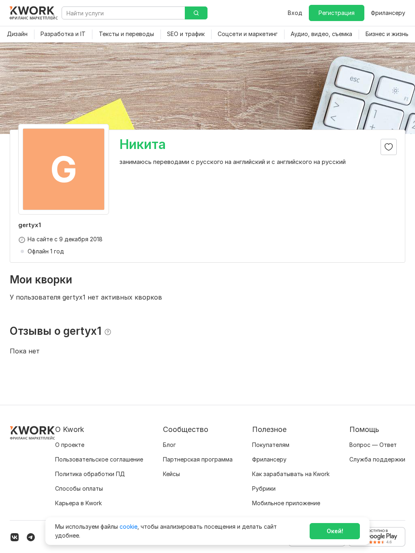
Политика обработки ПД (90, 473)
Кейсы (171, 473)
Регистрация (337, 12)
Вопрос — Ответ (373, 444)
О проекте (69, 444)
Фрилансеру (388, 12)
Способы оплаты (79, 488)
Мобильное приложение (286, 503)
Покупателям (270, 444)
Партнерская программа (198, 459)
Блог (169, 444)
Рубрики (264, 488)
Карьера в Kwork (78, 503)
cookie (128, 526)
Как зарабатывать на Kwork (290, 473)
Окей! (335, 530)
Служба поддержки (377, 459)
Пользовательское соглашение (99, 459)
